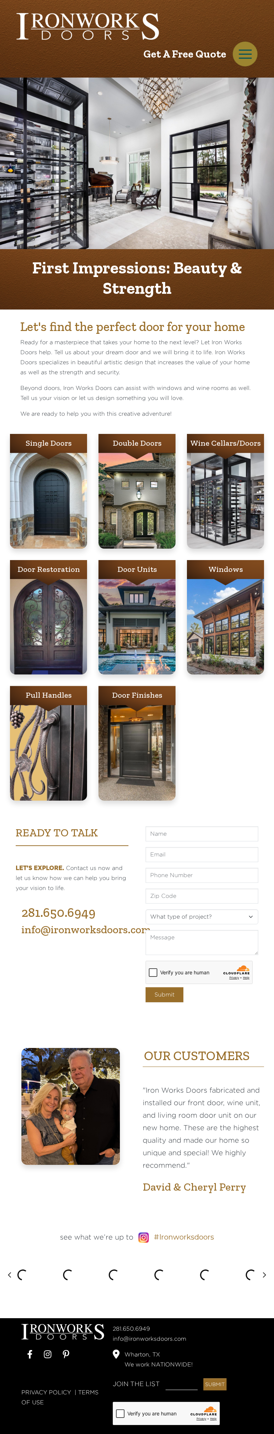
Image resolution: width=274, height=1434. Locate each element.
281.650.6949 (58, 912)
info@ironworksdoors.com (86, 929)
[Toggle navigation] (245, 53)
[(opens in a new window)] (29, 1354)
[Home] (87, 26)
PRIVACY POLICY (46, 1392)
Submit (164, 995)
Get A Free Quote (184, 54)
